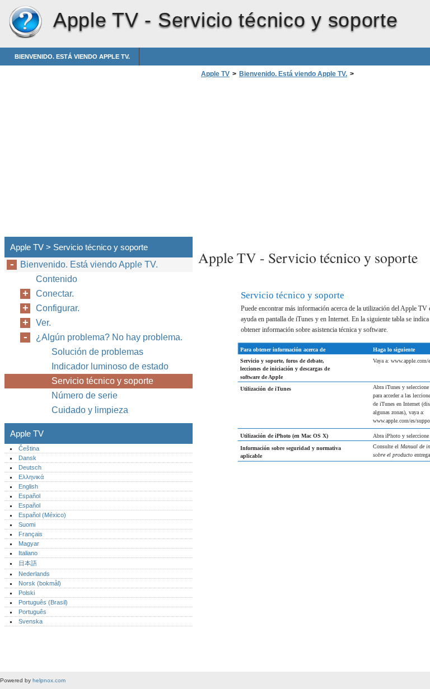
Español (29, 496)
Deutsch (29, 467)
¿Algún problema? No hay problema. (109, 337)
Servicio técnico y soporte (102, 381)
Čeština (28, 448)
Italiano (28, 553)
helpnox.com (49, 680)
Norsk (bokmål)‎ (39, 583)
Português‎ (32, 611)
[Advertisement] (292, 160)
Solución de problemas (97, 352)
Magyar (28, 543)
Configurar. (58, 308)
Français (30, 534)
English (28, 486)
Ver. (43, 322)
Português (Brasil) (43, 602)
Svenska (30, 621)
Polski (26, 592)
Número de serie (85, 395)
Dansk (27, 457)
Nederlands (34, 573)
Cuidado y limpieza (90, 410)
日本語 (27, 563)
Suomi (26, 524)
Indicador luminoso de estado (110, 366)
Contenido (56, 279)
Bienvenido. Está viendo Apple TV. (72, 56)
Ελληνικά (31, 477)
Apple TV (25, 22)
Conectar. (55, 293)
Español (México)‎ (42, 515)
